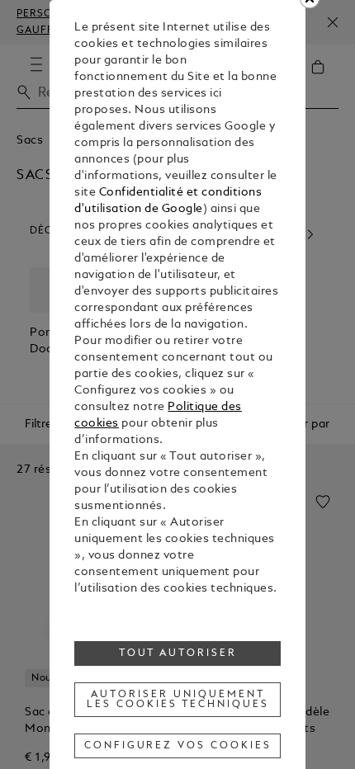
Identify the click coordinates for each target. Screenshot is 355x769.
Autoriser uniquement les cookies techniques (177, 700)
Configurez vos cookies (178, 746)
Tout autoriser (178, 653)
